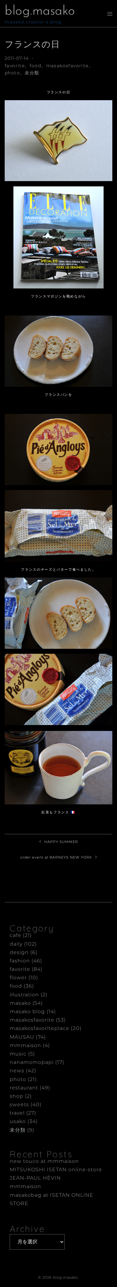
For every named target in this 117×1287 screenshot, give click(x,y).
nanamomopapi (32, 1062)
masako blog (27, 1011)
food (35, 65)
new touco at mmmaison (44, 1161)
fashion (20, 961)
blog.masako (40, 11)
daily (16, 944)
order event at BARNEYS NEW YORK (56, 857)
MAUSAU (22, 1037)
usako (18, 1121)
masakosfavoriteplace (39, 1028)
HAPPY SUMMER (61, 842)
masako (20, 1003)
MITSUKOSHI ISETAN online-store (56, 1169)
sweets (19, 1104)
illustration (24, 995)
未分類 (32, 73)
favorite (15, 65)
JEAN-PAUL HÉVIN (35, 1178)
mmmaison (25, 1045)
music (18, 1054)
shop (16, 1096)
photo (12, 73)
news (17, 1071)
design (19, 952)
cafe (15, 935)
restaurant (24, 1088)
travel (17, 1113)
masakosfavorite (67, 65)
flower (18, 977)
